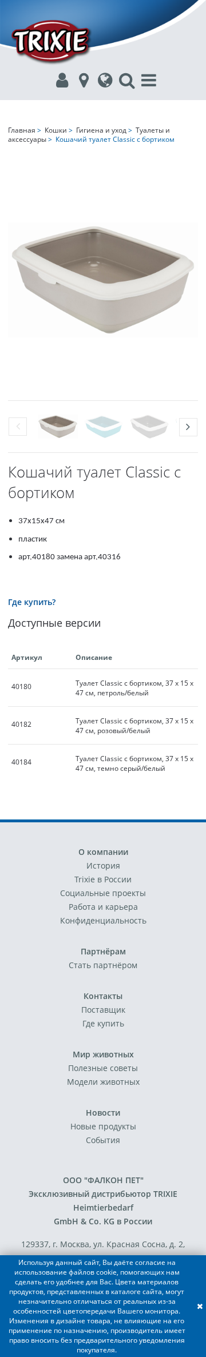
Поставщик (103, 1009)
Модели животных (103, 1081)
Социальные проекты (103, 893)
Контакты (103, 995)
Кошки (56, 130)
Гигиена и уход (101, 130)
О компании (103, 851)
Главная (21, 130)
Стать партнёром (103, 965)
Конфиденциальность (103, 920)
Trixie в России (103, 879)
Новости (103, 1112)
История (103, 865)
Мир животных (103, 1054)
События (103, 1140)
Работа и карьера (103, 906)
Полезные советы (103, 1067)
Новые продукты (103, 1126)
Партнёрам (103, 951)
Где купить (103, 1023)
